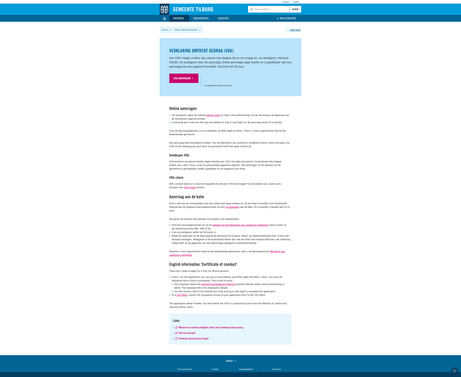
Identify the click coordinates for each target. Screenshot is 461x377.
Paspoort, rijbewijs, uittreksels (185, 30)
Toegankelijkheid (246, 369)
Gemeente (223, 18)
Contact (229, 360)
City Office (182, 295)
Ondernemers (201, 18)
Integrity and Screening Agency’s (218, 284)
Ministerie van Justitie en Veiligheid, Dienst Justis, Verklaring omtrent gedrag (211, 327)
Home (164, 18)
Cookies (215, 369)
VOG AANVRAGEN (182, 78)
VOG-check (190, 187)
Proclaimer (276, 369)
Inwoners (178, 18)
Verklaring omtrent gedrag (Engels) (194, 338)
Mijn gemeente (288, 18)
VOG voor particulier (187, 332)
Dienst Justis (213, 115)
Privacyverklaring (184, 369)
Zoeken (295, 9)
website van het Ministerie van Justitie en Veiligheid (240, 225)
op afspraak (232, 207)
